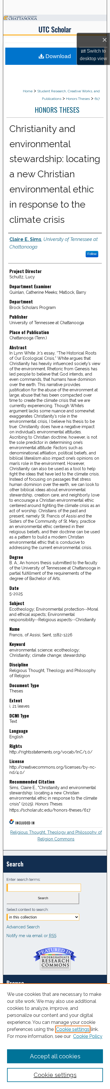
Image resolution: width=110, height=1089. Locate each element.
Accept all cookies (55, 1056)
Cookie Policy (87, 1036)
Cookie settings (72, 1029)
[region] (55, 1036)
